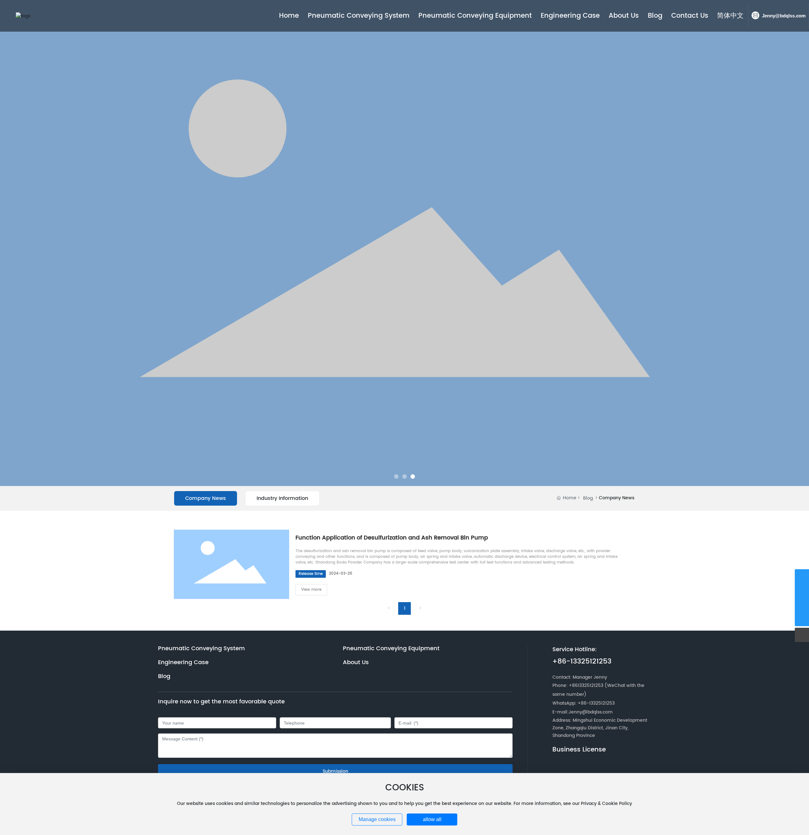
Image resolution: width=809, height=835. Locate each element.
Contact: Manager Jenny (579, 677)
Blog (588, 498)
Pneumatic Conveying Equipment (391, 648)
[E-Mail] (802, 590)
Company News (205, 498)
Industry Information (282, 498)
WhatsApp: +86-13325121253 (583, 703)
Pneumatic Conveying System (201, 648)
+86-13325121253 (581, 661)
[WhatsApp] (802, 605)
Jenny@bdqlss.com (784, 15)
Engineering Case (183, 662)
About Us (356, 662)
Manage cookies (377, 819)
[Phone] (802, 576)
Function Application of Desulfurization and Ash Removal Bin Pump (391, 537)
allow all (432, 819)
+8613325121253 (586, 685)
